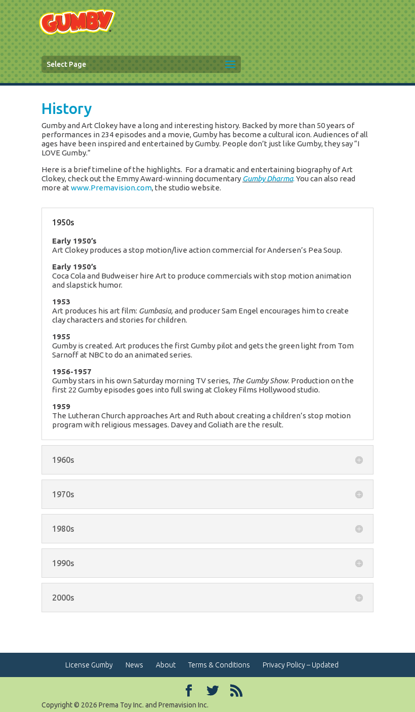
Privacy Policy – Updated (301, 665)
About (166, 665)
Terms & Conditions (219, 665)
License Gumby (89, 665)
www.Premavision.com (111, 187)
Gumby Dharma (267, 178)
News (134, 665)
